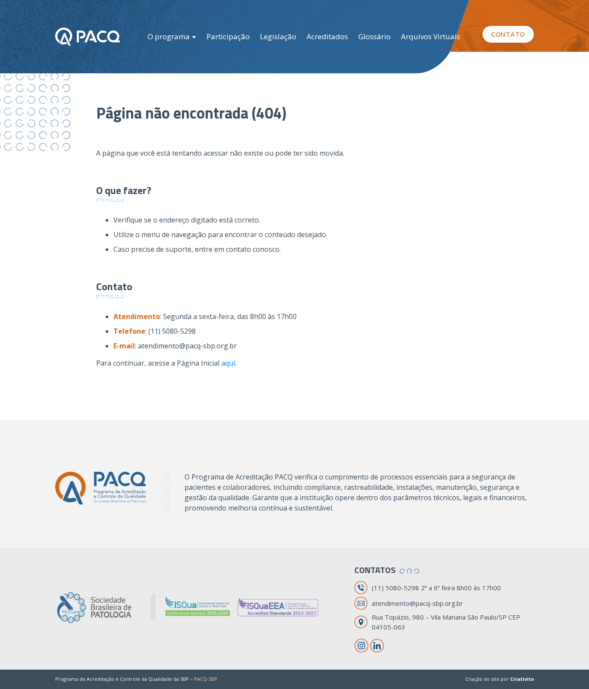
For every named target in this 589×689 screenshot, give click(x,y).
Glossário (374, 36)
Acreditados (327, 36)
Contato (508, 34)
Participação (228, 36)
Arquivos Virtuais (430, 36)
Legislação (278, 36)
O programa (168, 36)
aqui (228, 363)
